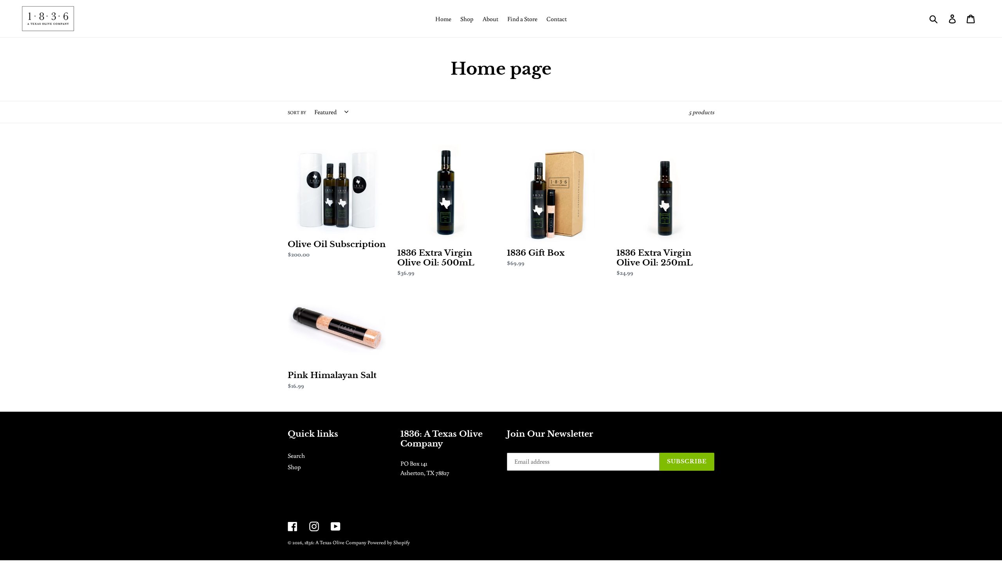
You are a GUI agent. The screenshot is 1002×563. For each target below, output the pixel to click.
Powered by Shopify (389, 542)
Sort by (297, 112)
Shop (294, 467)
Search (296, 455)
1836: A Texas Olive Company (335, 542)
